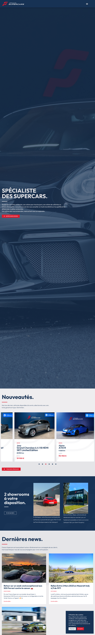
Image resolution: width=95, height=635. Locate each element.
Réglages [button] (72, 628)
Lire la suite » (7, 601)
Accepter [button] (80, 628)
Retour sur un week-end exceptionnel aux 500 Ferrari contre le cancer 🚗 (23, 586)
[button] (87, 3)
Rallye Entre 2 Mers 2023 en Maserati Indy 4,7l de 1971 (70, 586)
